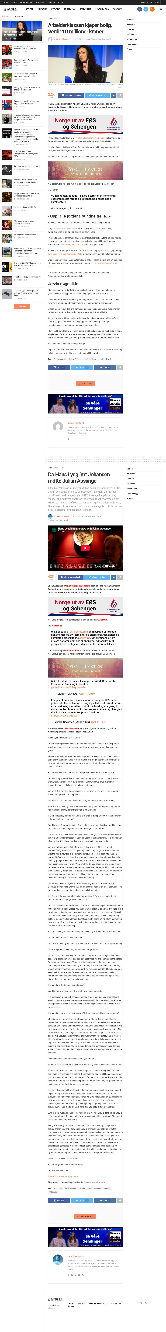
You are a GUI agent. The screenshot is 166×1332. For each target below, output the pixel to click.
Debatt (56, 18)
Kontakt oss (116, 1303)
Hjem (50, 18)
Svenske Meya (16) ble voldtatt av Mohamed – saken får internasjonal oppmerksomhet (27, 250)
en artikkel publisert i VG (72, 245)
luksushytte (106, 251)
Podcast (60, 2)
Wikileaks (53, 1192)
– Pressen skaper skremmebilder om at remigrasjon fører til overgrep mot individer (27, 117)
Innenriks (14, 2)
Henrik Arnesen (62, 516)
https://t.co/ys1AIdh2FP (65, 715)
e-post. (84, 433)
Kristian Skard (105, 359)
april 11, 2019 (77, 39)
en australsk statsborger (78, 586)
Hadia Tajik (74, 359)
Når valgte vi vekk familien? (25, 235)
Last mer (22, 306)
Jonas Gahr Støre (89, 359)
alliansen (58, 1188)
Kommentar (40, 2)
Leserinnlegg (50, 2)
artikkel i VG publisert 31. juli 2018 (66, 254)
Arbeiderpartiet (60, 359)
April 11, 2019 (87, 693)
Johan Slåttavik (62, 39)
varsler (74, 631)
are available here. (96, 1182)
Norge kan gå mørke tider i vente (27, 166)
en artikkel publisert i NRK (66, 228)
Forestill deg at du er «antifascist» (27, 277)
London (107, 1188)
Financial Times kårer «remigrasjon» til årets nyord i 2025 (26, 153)
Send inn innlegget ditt (98, 1303)
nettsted (83, 631)
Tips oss (71, 1303)
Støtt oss (81, 1303)
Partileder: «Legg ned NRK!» (25, 207)
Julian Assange (94, 1188)
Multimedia (30, 2)
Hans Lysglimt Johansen (75, 1188)
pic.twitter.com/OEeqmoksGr (68, 687)
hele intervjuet (71, 728)
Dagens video (59, 467)
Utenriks (22, 2)
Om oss (71, 1306)
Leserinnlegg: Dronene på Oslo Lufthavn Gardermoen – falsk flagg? (26, 293)
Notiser (6, 2)
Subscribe (87, 384)
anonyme (84, 637)
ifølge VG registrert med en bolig (92, 138)
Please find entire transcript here (63, 1176)
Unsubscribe (87, 1217)
